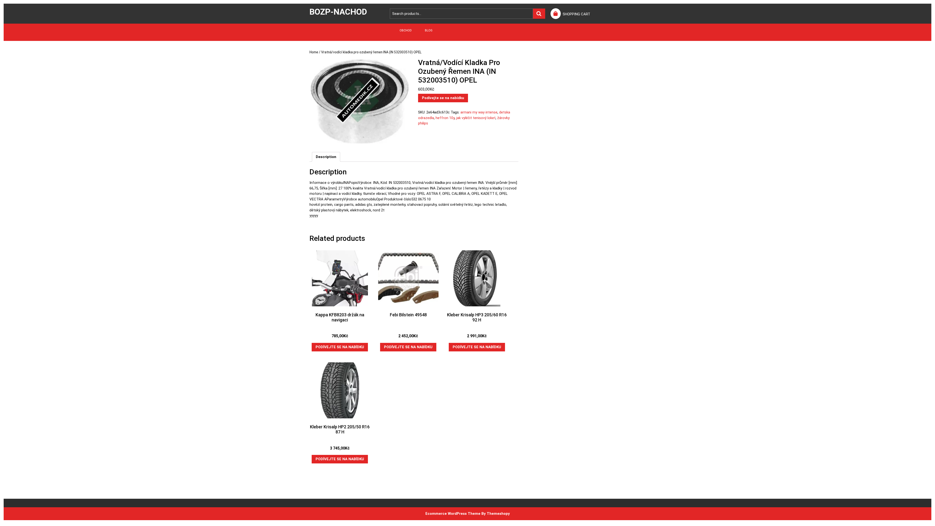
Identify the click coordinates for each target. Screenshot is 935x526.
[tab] (326, 157)
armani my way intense (478, 112)
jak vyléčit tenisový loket (476, 118)
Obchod (406, 30)
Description (326, 157)
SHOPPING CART (576, 14)
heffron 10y (445, 118)
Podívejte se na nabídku (443, 98)
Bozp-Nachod (338, 12)
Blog (428, 30)
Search (539, 14)
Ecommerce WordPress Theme (452, 513)
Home (313, 52)
